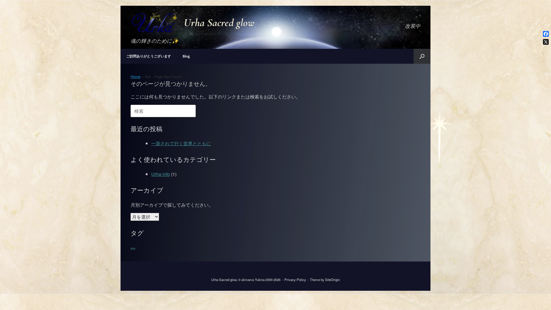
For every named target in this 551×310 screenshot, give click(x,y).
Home (135, 76)
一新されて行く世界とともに (181, 143)
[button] (422, 56)
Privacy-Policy (295, 279)
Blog (186, 56)
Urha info (160, 174)
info (133, 248)
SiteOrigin (332, 279)
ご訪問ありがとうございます (148, 56)
